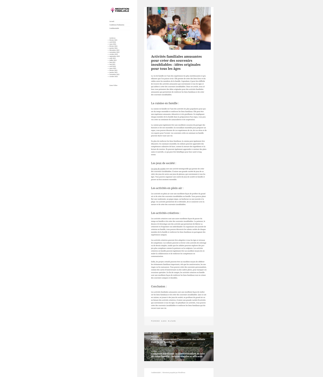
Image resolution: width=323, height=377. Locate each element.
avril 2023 (112, 66)
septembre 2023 (114, 56)
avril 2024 (112, 42)
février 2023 (113, 70)
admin (165, 321)
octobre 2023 (113, 54)
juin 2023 (112, 62)
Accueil (111, 21)
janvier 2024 (113, 48)
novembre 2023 (114, 52)
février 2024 (113, 46)
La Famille (172, 321)
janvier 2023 (113, 72)
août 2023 (112, 58)
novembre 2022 (114, 74)
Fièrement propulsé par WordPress (173, 372)
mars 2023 (112, 68)
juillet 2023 (113, 60)
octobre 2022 (113, 76)
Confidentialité (114, 28)
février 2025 (113, 40)
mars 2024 (112, 44)
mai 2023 (112, 64)
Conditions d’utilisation (116, 25)
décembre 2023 (114, 50)
